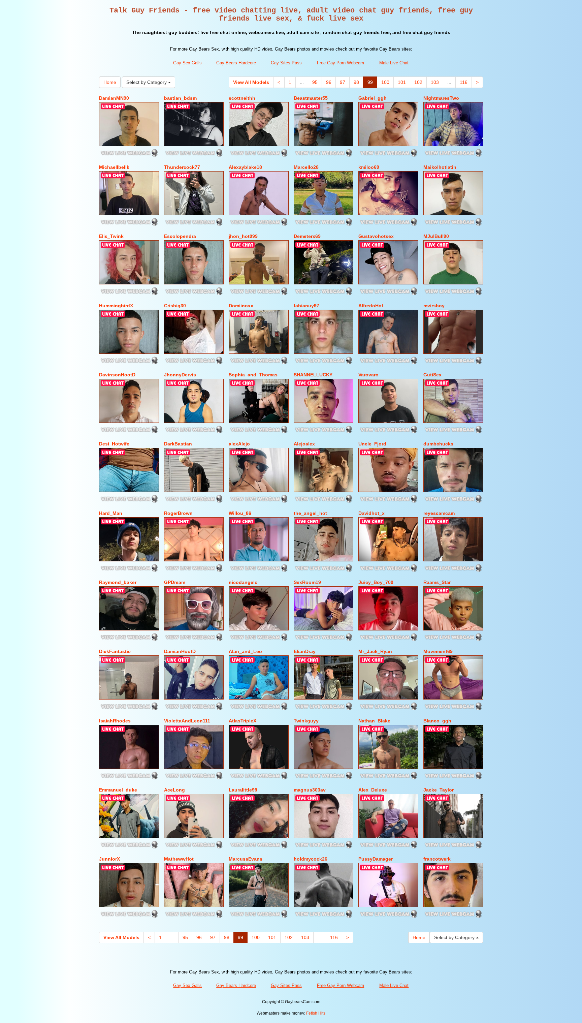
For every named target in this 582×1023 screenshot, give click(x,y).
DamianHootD (180, 651)
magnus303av (310, 790)
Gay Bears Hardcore (236, 62)
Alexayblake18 (245, 167)
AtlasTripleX (242, 720)
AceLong (174, 790)
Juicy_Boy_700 (375, 582)
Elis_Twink (111, 236)
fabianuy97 (306, 305)
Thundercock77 (182, 167)
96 (328, 82)
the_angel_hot (310, 513)
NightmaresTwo (441, 98)
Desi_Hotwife (114, 443)
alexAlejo (239, 443)
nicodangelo (243, 582)
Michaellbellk (114, 167)
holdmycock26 (310, 859)
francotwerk (437, 859)
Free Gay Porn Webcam (340, 62)
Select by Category (147, 82)
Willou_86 (240, 513)
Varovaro (368, 374)
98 (356, 82)
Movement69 (438, 651)
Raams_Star (437, 582)
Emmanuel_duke (118, 790)
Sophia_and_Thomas (253, 374)
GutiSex (432, 374)
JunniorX (109, 859)
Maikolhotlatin (439, 167)
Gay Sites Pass (286, 62)
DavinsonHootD (117, 374)
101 (402, 82)
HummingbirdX (116, 305)
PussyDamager (375, 859)
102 (418, 82)
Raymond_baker (117, 582)
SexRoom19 (307, 582)
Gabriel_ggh (372, 98)
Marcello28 (306, 167)
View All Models (251, 82)
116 (463, 82)
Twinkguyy (306, 720)
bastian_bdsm (180, 98)
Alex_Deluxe (372, 790)
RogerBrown (178, 513)
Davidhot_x (371, 513)
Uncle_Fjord (372, 443)
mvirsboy (434, 305)
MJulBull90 (436, 236)
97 (342, 82)
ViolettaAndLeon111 (187, 720)
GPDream (174, 582)
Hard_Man (110, 513)
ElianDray (305, 651)
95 (315, 82)
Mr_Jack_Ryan (375, 651)
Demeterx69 (307, 236)
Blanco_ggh (437, 720)
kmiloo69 (368, 167)
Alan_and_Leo (245, 651)
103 (435, 82)
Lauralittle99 (243, 790)
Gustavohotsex (376, 236)
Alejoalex (304, 443)
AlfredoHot (370, 305)
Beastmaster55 (311, 98)
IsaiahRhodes (115, 720)
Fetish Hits (315, 1013)
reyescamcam (439, 513)
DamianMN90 (114, 98)
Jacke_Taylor (438, 790)
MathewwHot (179, 859)
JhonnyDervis (180, 374)
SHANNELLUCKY (313, 374)
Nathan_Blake (374, 720)
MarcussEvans (245, 859)
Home (109, 82)
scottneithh (242, 98)
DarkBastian (178, 443)
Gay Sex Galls (187, 62)
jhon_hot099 (243, 236)
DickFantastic (115, 651)
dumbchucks (438, 443)
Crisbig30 (175, 305)
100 (385, 82)
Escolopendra (180, 236)
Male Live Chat (394, 62)
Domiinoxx (241, 305)
